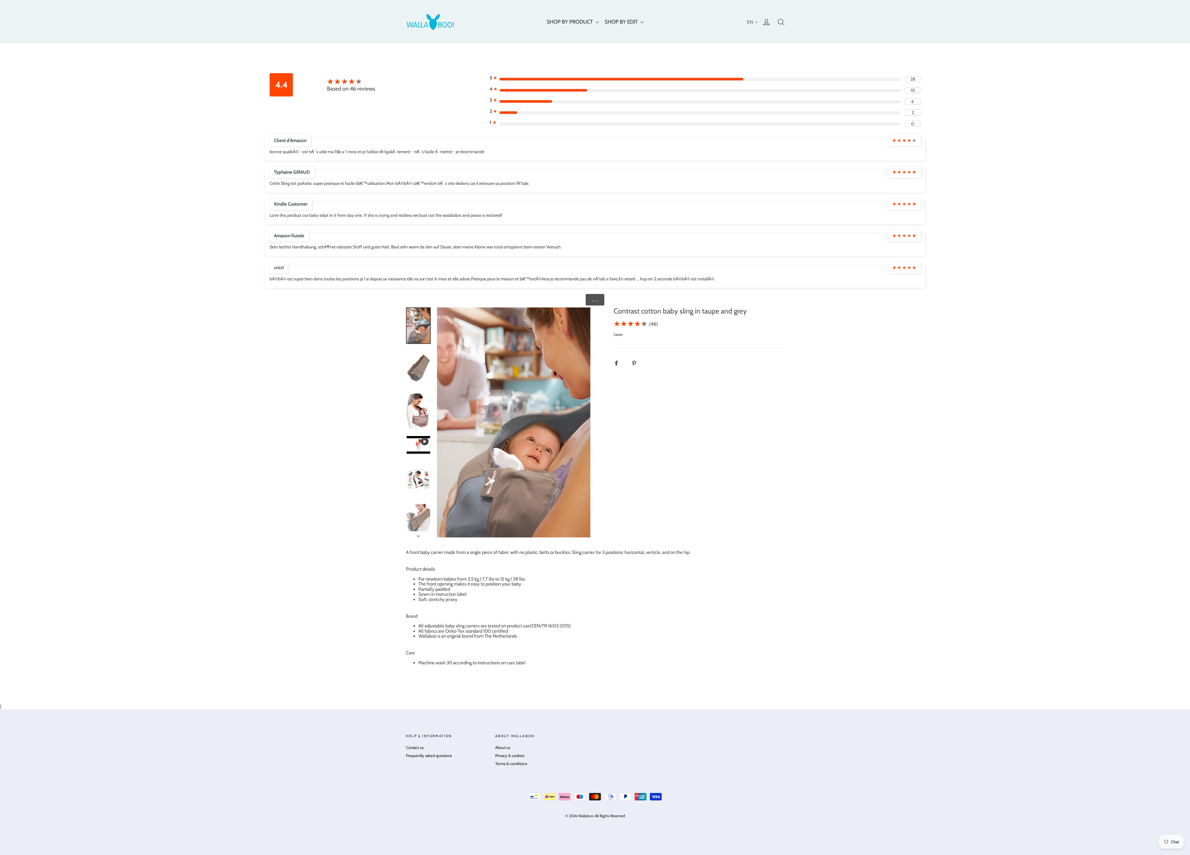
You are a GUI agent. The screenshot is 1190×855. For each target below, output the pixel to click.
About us (502, 747)
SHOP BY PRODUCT (570, 22)
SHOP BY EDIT (622, 22)
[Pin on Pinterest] (637, 363)
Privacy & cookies (509, 755)
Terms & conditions (511, 763)
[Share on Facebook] (620, 363)
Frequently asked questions (429, 755)
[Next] (418, 534)
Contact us (415, 747)
